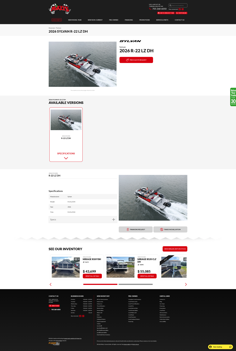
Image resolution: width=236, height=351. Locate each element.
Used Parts (56, 20)
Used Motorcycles (132, 301)
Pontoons (99, 317)
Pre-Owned (113, 20)
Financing (129, 20)
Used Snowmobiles (133, 310)
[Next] (185, 284)
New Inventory (103, 296)
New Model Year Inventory (103, 334)
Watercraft (99, 312)
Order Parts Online (164, 319)
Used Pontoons (132, 317)
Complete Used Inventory (134, 299)
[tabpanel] (81, 306)
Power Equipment (101, 321)
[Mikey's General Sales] (60, 9)
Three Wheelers (101, 306)
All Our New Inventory (102, 299)
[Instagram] (183, 9)
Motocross (99, 304)
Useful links (165, 296)
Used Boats (131, 315)
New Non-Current (95, 20)
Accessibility (163, 321)
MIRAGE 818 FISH (92, 259)
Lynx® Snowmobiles (102, 332)
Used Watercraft (132, 312)
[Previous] (50, 284)
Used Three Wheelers (133, 304)
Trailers (99, 323)
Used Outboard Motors (134, 319)
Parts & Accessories (165, 317)
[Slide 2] (136, 284)
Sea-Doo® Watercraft (102, 328)
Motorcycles (100, 301)
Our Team (162, 304)
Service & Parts (162, 20)
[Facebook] (180, 9)
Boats (98, 315)
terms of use (135, 344)
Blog (161, 301)
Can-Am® (99, 326)
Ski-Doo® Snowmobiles (102, 330)
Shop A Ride (59, 340)
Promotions (144, 20)
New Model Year (74, 20)
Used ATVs (131, 306)
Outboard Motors (101, 319)
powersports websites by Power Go (72, 338)
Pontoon (58, 28)
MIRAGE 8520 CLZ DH (147, 260)
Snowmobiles (100, 310)
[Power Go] (65, 343)
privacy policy (127, 344)
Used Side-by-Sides (133, 308)
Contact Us (179, 20)
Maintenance (163, 315)
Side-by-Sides (100, 308)
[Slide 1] (100, 284)
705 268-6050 (159, 8)
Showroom (52, 28)
